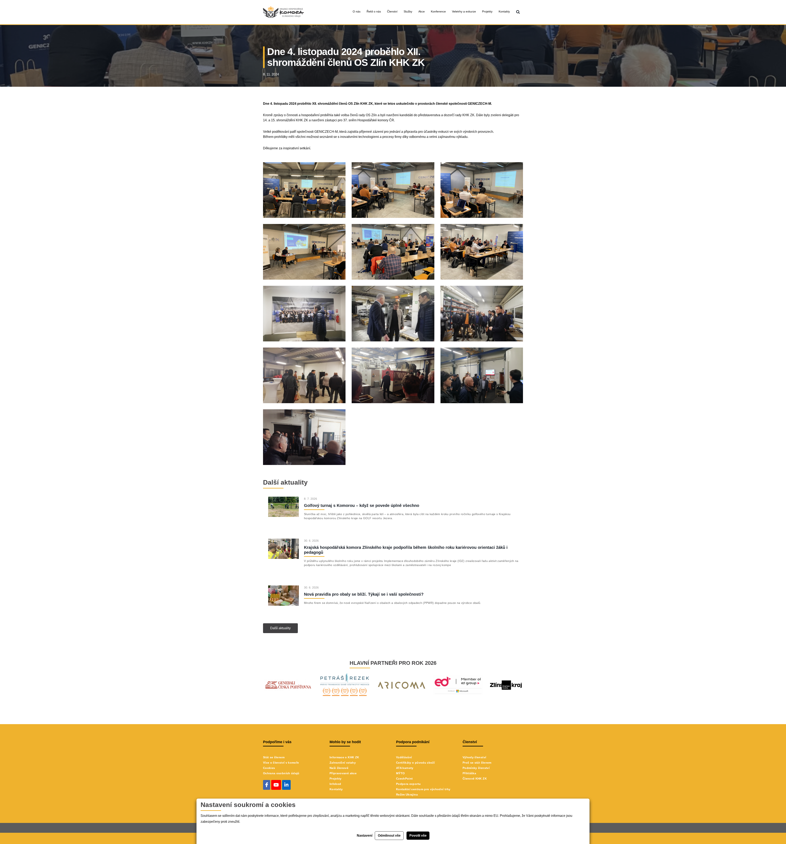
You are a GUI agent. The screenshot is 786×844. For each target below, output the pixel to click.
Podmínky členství (476, 768)
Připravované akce (343, 773)
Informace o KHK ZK (344, 757)
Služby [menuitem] (408, 11)
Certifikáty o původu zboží (415, 762)
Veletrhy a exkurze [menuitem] (464, 11)
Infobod (335, 783)
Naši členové (339, 768)
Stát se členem (274, 757)
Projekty (336, 778)
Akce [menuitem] (421, 11)
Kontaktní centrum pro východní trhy (423, 789)
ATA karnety (404, 768)
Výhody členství (474, 757)
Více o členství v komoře (281, 762)
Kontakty (336, 789)
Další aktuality (280, 628)
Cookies (269, 768)
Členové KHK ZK (475, 778)
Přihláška (469, 773)
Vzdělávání (404, 757)
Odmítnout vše (389, 835)
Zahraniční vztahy (343, 762)
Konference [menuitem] (438, 11)
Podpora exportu (408, 783)
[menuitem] (518, 12)
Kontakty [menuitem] (504, 11)
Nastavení (364, 835)
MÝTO (400, 773)
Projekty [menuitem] (487, 11)
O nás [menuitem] (356, 11)
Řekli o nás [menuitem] (374, 11)
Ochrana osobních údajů (281, 773)
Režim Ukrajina (407, 794)
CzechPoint (404, 778)
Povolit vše (418, 835)
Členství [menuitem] (392, 11)
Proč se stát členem (477, 762)
